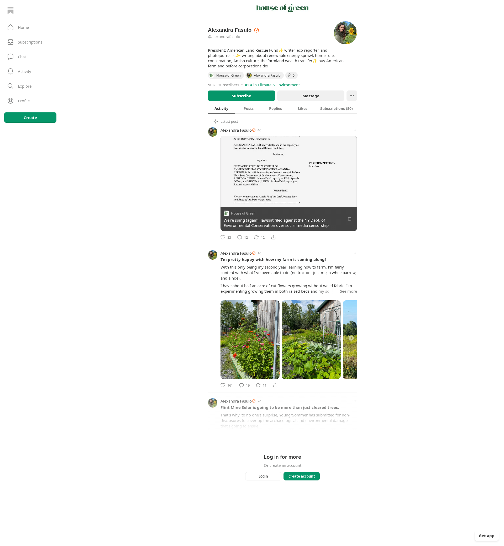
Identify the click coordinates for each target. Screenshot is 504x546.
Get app (487, 535)
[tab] (221, 108)
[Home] (10, 10)
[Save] (349, 219)
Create (30, 117)
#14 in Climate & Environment (272, 84)
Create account (301, 476)
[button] (30, 27)
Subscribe (241, 95)
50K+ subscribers (223, 84)
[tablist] (282, 108)
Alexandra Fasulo (236, 130)
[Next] (351, 338)
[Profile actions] (351, 95)
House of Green (243, 213)
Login (263, 476)
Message (310, 95)
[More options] (354, 130)
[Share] (273, 237)
